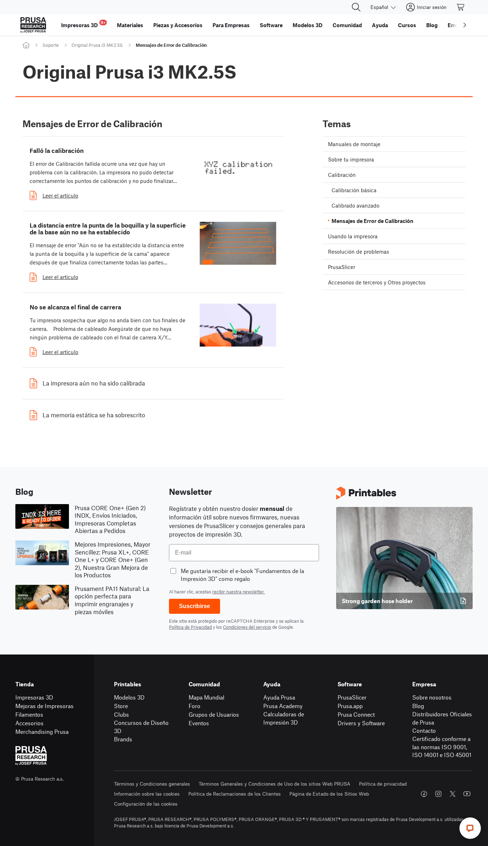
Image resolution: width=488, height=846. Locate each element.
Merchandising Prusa (42, 731)
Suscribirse (194, 606)
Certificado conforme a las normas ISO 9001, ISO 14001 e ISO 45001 (441, 746)
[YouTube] (467, 794)
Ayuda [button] (380, 25)
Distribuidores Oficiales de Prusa (442, 718)
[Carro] (461, 7)
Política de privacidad (383, 784)
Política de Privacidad (190, 627)
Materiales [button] (130, 25)
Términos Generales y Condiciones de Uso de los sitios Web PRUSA (274, 784)
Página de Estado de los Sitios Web (329, 794)
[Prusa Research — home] (33, 25)
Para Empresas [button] (231, 25)
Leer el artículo (60, 195)
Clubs (121, 714)
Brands (123, 739)
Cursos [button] (407, 25)
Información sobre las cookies (147, 794)
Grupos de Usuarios (214, 714)
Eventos (199, 723)
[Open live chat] (470, 828)
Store (121, 705)
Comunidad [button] (347, 25)
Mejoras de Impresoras (44, 705)
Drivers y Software (361, 723)
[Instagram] (438, 794)
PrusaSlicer (352, 697)
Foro (194, 705)
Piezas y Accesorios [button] (178, 25)
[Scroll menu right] (465, 25)
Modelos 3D (129, 697)
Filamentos (29, 714)
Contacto (424, 730)
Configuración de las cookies (146, 804)
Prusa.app (350, 705)
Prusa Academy (283, 705)
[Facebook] (424, 794)
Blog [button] (432, 25)
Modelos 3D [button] (308, 25)
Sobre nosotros (432, 697)
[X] (452, 794)
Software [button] (271, 25)
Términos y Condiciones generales (152, 784)
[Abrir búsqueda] (356, 7)
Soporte (51, 45)
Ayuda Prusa (279, 697)
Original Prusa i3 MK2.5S (97, 45)
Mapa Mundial (206, 697)
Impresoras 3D (34, 697)
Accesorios (29, 723)
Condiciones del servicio (247, 627)
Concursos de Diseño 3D (141, 726)
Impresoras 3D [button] (83, 24)
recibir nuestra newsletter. (238, 591)
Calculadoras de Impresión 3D (283, 718)
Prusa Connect (356, 714)
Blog (418, 705)
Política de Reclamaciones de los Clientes (234, 794)
